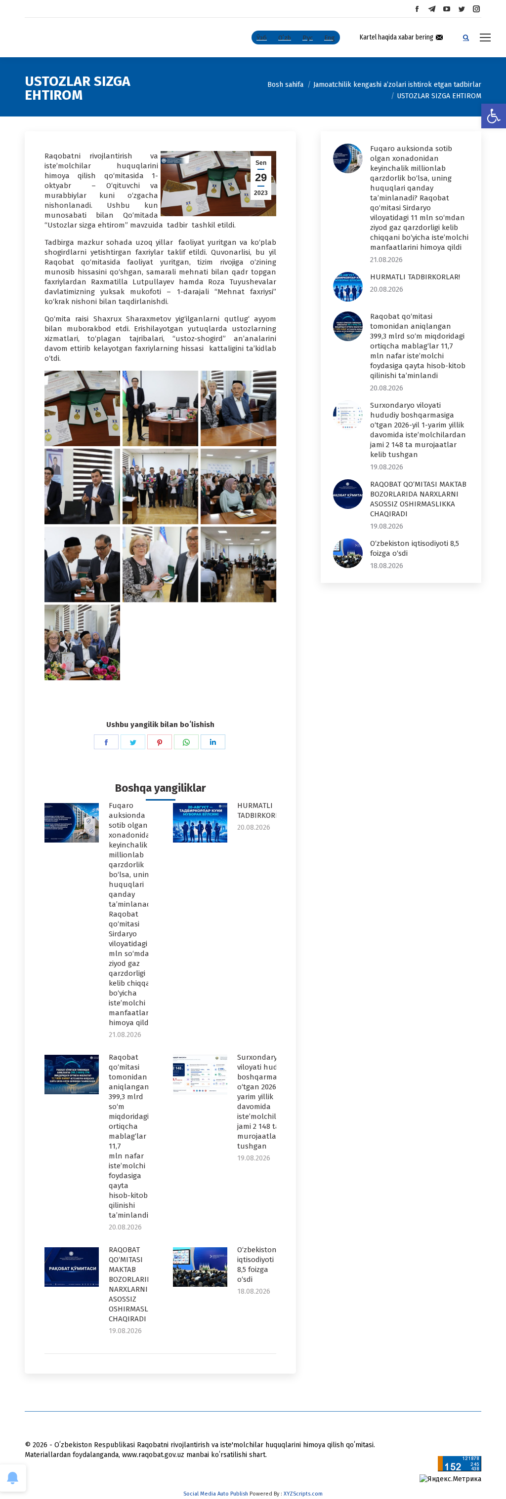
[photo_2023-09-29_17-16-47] (238, 408)
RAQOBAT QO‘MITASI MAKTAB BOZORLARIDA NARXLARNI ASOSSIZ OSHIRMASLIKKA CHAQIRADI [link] (136, 1284)
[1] (82, 408)
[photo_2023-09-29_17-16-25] (82, 642)
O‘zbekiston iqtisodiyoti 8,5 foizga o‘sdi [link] (257, 1264)
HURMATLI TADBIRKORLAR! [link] (263, 810)
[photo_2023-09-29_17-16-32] (160, 564)
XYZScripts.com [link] (303, 1494)
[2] (160, 408)
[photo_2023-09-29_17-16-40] (160, 486)
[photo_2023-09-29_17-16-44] (82, 486)
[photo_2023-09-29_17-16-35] (82, 564)
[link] (493, 116)
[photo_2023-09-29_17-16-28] (238, 564)
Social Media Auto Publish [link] (215, 1494)
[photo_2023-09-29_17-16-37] (238, 486)
